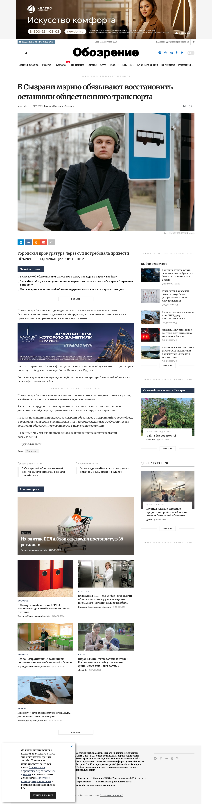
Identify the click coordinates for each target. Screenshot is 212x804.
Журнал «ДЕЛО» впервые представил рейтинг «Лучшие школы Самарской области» (166, 512)
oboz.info (22, 106)
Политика (77, 64)
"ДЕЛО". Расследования (158, 431)
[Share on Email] (43, 242)
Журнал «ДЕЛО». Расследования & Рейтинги (118, 778)
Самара (62, 64)
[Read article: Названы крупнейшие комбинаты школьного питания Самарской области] (45, 637)
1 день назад (170, 305)
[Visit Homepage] (106, 53)
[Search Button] (26, 53)
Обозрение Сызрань (63, 106)
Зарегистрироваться (178, 42)
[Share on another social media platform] (51, 242)
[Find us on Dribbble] (165, 53)
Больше (76, 299)
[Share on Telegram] (21, 242)
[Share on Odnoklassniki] (36, 242)
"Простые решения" (111, 795)
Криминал (168, 64)
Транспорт (32, 451)
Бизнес (92, 64)
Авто (103, 64)
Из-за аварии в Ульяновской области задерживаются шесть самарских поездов (72, 289)
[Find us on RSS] (182, 53)
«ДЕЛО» (127, 64)
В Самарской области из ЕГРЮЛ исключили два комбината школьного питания (44, 609)
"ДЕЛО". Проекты (155, 505)
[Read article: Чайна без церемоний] (167, 417)
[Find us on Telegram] (159, 53)
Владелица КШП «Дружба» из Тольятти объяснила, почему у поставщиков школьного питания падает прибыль (105, 599)
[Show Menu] (19, 53)
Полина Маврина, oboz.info (34, 550)
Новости (23, 601)
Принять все (43, 795)
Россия (46, 64)
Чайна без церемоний (161, 435)
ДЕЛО (149, 519)
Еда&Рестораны (147, 64)
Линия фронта (28, 64)
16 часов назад (171, 284)
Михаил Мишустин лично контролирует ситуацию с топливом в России (177, 333)
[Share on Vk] (28, 242)
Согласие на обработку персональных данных (89, 785)
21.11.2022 (38, 106)
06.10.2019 (164, 440)
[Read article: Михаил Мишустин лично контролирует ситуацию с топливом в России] (150, 335)
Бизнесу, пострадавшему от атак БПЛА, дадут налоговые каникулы (178, 315)
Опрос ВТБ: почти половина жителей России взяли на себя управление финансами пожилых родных (103, 662)
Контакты (82, 778)
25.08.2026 (56, 550)
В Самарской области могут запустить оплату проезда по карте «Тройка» (68, 276)
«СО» (113, 64)
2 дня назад (170, 322)
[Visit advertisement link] (106, 19)
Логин (161, 42)
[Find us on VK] (171, 53)
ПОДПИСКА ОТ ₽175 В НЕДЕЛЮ (38, 42)
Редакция (184, 64)
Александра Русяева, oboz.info (32, 720)
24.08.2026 (59, 616)
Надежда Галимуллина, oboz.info (34, 616)
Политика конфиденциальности (114, 781)
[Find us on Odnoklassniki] (177, 53)
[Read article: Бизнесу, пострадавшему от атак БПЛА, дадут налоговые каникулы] (45, 690)
